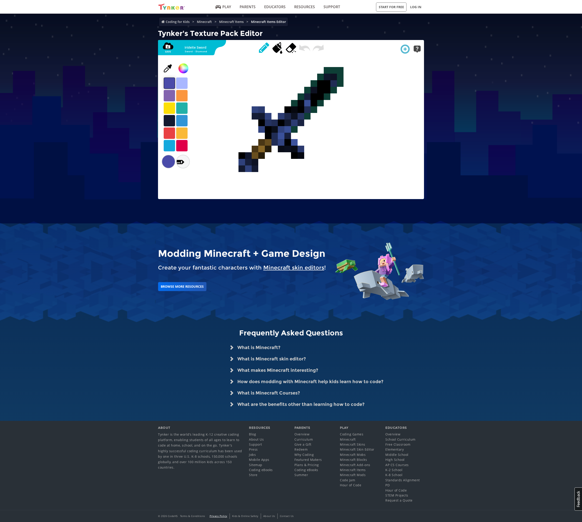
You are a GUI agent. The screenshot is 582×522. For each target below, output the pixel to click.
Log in (415, 7)
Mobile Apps (259, 459)
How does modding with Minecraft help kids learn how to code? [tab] (309, 381)
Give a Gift (302, 444)
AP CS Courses (397, 465)
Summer (301, 475)
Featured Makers (308, 459)
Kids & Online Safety (245, 516)
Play (226, 6)
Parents (248, 6)
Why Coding (304, 454)
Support (332, 6)
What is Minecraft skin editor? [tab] (271, 359)
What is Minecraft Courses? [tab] (268, 393)
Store (253, 475)
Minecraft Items (231, 22)
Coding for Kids (178, 22)
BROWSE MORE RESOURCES (182, 286)
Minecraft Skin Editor (357, 449)
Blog (252, 434)
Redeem (301, 449)
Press (253, 449)
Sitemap (255, 465)
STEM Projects (396, 495)
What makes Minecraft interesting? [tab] (277, 370)
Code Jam (347, 480)
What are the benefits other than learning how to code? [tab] (300, 404)
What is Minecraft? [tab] (258, 347)
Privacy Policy (218, 516)
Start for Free (391, 7)
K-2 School (393, 470)
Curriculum (303, 439)
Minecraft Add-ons (355, 465)
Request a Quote (399, 500)
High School (395, 459)
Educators (275, 6)
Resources (304, 6)
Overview (301, 434)
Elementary (394, 449)
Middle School (397, 454)
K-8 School (393, 475)
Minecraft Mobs (353, 454)
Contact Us (287, 516)
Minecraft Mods (353, 475)
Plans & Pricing (306, 465)
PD (387, 485)
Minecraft (204, 22)
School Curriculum (400, 439)
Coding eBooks (261, 470)
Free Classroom (397, 444)
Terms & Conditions (192, 516)
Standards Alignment (402, 480)
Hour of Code (350, 485)
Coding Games (351, 434)
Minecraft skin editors (293, 267)
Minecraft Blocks (353, 459)
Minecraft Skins (352, 444)
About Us (256, 439)
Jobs (252, 454)
